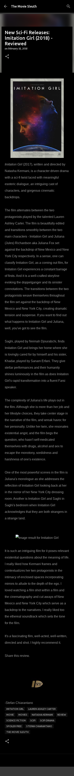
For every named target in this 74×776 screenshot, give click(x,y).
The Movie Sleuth (24, 6)
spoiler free (14, 726)
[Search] (68, 6)
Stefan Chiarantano (39, 726)
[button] (7, 56)
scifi (33, 720)
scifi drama (47, 720)
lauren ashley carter (42, 709)
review (61, 714)
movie (10, 714)
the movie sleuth (17, 732)
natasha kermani (42, 714)
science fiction (16, 720)
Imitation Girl (15, 709)
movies (22, 714)
